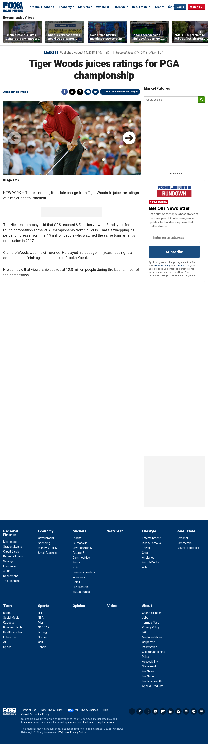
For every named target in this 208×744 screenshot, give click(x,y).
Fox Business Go (152, 681)
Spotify (194, 711)
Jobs (145, 617)
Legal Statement (106, 722)
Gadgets (8, 622)
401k (6, 571)
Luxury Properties (188, 547)
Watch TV (196, 6)
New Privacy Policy (51, 710)
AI (4, 642)
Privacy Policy (162, 265)
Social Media (11, 617)
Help (105, 710)
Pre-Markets (81, 587)
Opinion (79, 606)
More (172, 7)
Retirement (10, 576)
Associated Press (15, 91)
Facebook (64, 92)
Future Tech (10, 637)
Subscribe (174, 252)
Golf (40, 642)
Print (87, 92)
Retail (76, 582)
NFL (40, 612)
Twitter (72, 92)
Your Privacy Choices (86, 710)
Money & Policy (47, 547)
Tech (157, 7)
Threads (80, 92)
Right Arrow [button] (200, 32)
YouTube (155, 711)
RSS (178, 711)
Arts (144, 567)
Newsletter (186, 711)
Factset (28, 722)
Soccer (42, 637)
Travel (146, 547)
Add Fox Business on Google (122, 91)
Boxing (42, 632)
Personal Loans (13, 556)
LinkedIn (170, 711)
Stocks (77, 538)
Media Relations (152, 637)
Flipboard (163, 711)
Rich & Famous (151, 543)
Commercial (184, 543)
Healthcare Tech (13, 632)
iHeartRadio (201, 711)
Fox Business (13, 7)
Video (112, 606)
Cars (145, 552)
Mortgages (10, 541)
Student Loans (12, 546)
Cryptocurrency (82, 547)
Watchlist (102, 7)
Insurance (9, 566)
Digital (7, 612)
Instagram (147, 711)
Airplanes (148, 557)
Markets (84, 7)
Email (95, 92)
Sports (43, 606)
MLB (41, 622)
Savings (8, 561)
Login (180, 6)
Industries (79, 577)
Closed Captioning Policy (35, 714)
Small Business (47, 552)
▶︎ (129, 137)
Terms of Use (183, 265)
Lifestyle (120, 7)
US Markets (80, 543)
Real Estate (140, 7)
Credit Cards (11, 551)
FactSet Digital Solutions (81, 722)
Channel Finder (151, 612)
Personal (182, 538)
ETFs (76, 567)
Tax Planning (11, 580)
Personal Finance (40, 7)
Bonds (77, 562)
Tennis (42, 647)
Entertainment (151, 538)
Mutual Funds (81, 591)
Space (7, 647)
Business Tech (12, 627)
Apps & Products (152, 686)
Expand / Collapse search (170, 7)
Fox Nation (148, 676)
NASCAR (43, 627)
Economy (65, 7)
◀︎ (14, 137)
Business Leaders (84, 572)
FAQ (144, 632)
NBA (41, 617)
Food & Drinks (150, 562)
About (147, 606)
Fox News (148, 671)
